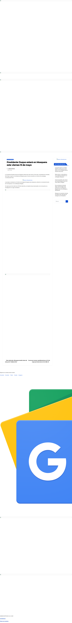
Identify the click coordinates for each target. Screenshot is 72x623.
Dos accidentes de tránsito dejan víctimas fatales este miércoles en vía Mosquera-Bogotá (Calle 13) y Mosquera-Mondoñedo (61, 188)
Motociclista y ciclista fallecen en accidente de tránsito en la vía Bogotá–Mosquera (61, 175)
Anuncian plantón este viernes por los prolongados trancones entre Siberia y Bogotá (61, 181)
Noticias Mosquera (10, 159)
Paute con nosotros (4, 621)
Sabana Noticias (11, 168)
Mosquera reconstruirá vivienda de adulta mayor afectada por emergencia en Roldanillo (61, 194)
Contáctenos (3, 618)
